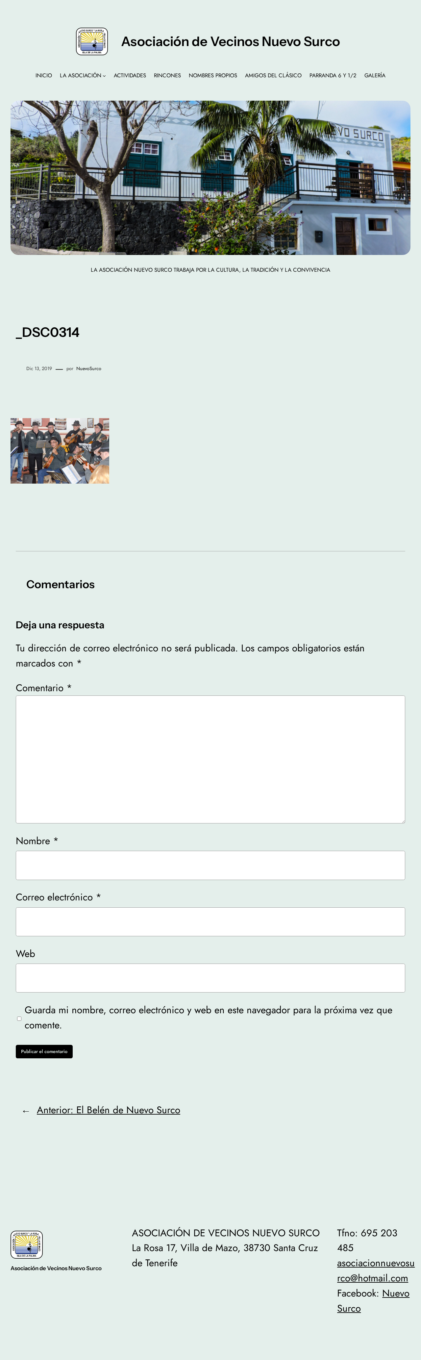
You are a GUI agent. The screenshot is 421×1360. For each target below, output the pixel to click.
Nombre (37, 841)
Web (25, 953)
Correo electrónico (59, 897)
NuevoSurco (88, 368)
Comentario (44, 688)
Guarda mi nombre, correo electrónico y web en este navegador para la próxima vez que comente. (208, 1017)
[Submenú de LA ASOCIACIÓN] (104, 75)
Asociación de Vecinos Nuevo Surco (230, 41)
